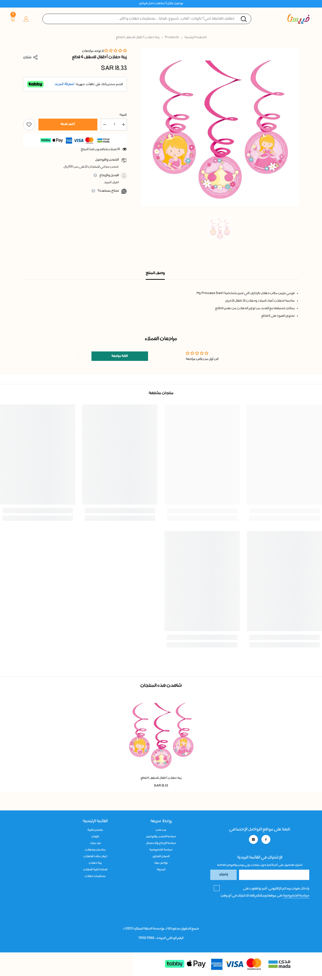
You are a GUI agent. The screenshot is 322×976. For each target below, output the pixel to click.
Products (172, 37)
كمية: (123, 115)
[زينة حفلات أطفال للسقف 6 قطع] (161, 734)
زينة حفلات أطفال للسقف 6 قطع (161, 778)
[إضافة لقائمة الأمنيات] (29, 124)
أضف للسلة (68, 124)
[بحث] (146, 19)
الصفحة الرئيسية (195, 37)
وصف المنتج (155, 273)
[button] (115, 51)
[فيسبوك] (265, 839)
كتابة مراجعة (119, 356)
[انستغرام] (253, 839)
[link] (284, 510)
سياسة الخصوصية (296, 896)
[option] (220, 127)
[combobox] (147, 19)
